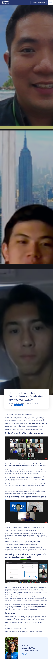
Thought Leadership (18, 405)
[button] (50, 2)
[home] (5, 2)
